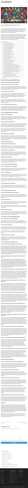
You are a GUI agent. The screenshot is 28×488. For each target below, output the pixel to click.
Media (2, 476)
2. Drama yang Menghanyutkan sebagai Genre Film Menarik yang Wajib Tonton (12, 65)
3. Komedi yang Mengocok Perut (7, 50)
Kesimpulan (4, 77)
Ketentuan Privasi (21, 476)
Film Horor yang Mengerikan (7, 55)
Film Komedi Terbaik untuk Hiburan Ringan (8, 51)
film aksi (6, 36)
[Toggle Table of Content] (22, 41)
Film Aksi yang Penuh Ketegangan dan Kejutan (9, 46)
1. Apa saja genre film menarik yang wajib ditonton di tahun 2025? (11, 73)
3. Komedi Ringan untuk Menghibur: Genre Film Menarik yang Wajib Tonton (12, 66)
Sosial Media (2, 480)
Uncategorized (3, 483)
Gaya (1, 473)
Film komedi (15, 146)
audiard (7, 26)
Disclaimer (20, 474)
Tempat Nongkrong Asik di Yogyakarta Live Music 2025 (9, 464)
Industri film (2, 28)
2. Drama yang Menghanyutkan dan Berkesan (8, 47)
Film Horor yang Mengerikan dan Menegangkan (9, 54)
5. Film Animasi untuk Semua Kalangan (7, 57)
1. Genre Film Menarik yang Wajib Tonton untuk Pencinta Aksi (10, 64)
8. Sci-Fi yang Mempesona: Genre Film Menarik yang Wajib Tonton (11, 70)
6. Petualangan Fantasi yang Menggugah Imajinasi (9, 60)
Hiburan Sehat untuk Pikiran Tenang (6, 457)
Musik (1, 477)
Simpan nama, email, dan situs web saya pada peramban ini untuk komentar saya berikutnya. (13, 440)
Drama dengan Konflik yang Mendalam (8, 49)
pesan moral (6, 119)
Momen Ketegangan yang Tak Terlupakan (8, 56)
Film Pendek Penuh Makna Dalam (6, 453)
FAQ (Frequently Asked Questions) (7, 72)
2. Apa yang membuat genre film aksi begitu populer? (10, 74)
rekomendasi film (5, 413)
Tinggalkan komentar (12, 26)
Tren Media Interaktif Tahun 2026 (6, 454)
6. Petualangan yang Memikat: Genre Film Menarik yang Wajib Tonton (11, 68)
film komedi (8, 145)
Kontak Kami (20, 473)
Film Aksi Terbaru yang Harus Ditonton (8, 45)
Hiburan (2, 474)
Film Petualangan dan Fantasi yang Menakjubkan (9, 61)
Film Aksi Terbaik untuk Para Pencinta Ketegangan (9, 44)
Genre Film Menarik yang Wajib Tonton (6, 34)
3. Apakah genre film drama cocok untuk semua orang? (10, 75)
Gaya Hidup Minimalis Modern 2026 (6, 458)
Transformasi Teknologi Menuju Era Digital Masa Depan (9, 466)
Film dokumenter (10, 352)
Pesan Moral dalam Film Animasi (7, 59)
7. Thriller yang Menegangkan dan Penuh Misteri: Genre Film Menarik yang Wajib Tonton (13, 69)
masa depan (24, 333)
